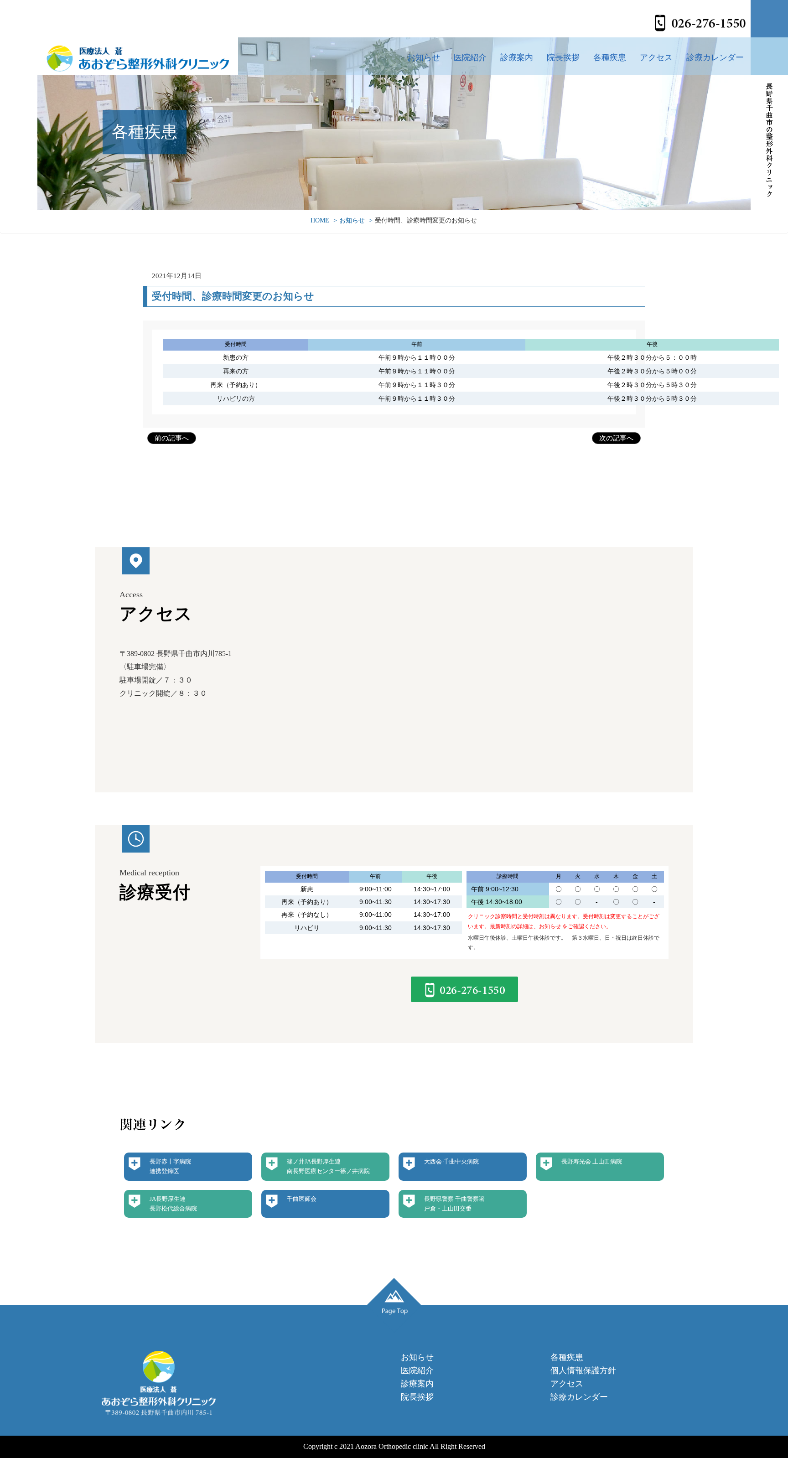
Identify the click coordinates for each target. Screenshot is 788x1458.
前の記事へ (172, 438)
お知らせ (423, 57)
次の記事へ (616, 438)
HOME (320, 220)
